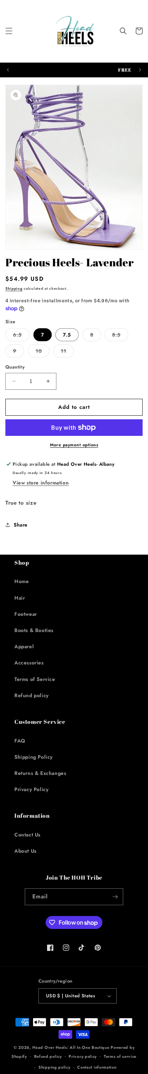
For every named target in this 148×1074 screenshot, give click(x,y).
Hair (19, 597)
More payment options (74, 445)
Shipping (14, 288)
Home (21, 581)
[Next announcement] (140, 70)
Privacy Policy (31, 789)
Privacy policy (83, 1056)
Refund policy (31, 695)
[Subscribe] (115, 896)
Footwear (25, 614)
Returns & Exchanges (40, 773)
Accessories (29, 662)
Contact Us (27, 834)
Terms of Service (34, 679)
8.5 (120, 336)
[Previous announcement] (8, 70)
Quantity (14, 367)
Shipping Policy (33, 757)
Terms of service (120, 1056)
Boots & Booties (34, 630)
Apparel (24, 646)
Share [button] (21, 524)
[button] (9, 31)
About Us (25, 850)
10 (43, 352)
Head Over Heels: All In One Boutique (71, 1047)
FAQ (20, 740)
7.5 (67, 334)
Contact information (96, 1067)
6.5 (21, 336)
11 (67, 352)
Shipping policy (54, 1067)
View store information (41, 482)
